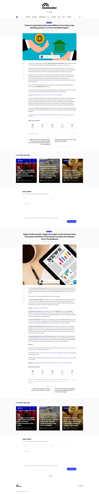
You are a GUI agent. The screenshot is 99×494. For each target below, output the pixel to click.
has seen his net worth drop (41, 337)
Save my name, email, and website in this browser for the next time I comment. (41, 218)
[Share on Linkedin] (24, 78)
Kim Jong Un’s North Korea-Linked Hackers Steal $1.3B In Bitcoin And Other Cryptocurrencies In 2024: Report (26, 174)
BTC (65, 311)
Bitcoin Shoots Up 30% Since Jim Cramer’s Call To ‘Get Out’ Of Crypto (40, 389)
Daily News (27, 17)
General (37, 381)
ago (64, 99)
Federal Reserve (31, 381)
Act (64, 98)
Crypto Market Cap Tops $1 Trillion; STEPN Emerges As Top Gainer (65, 140)
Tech (59, 381)
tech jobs (63, 381)
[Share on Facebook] (24, 71)
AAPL (50, 299)
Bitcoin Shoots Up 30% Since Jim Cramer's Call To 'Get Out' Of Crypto (47, 95)
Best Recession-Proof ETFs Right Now (40, 308)
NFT (48, 17)
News (48, 381)
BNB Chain (34, 17)
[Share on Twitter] (24, 74)
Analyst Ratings (37, 379)
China (42, 379)
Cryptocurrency (31, 133)
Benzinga (46, 56)
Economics (63, 379)
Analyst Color (31, 379)
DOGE (34, 313)
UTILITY (63, 17)
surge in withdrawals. (65, 65)
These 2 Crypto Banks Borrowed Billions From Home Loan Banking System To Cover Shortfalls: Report (65, 390)
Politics (51, 381)
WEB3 (59, 17)
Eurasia (68, 379)
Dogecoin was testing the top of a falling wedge (38, 314)
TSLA (68, 352)
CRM (53, 321)
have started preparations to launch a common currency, (46, 327)
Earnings (52, 379)
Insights (69, 17)
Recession (55, 381)
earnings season (57, 379)
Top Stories (31, 382)
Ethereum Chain (42, 17)
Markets (36, 133)
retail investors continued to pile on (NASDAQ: (55, 352)
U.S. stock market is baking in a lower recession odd (63, 357)
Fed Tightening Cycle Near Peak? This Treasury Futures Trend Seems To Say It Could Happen (52, 362)
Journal (66, 70)
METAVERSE (53, 17)
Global (40, 381)
